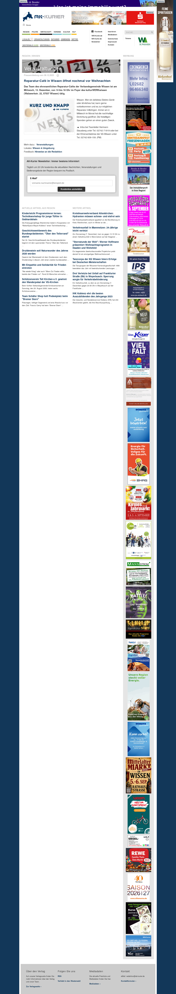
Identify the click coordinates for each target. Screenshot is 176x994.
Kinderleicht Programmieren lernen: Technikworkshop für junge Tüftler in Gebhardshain (42, 216)
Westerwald (30, 45)
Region (26, 32)
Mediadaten (112, 34)
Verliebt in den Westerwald (69, 981)
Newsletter (96, 41)
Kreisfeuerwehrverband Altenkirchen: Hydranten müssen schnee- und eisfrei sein (96, 215)
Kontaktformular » (128, 981)
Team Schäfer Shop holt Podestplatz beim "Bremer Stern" (45, 297)
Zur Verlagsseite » (33, 986)
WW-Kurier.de (97, 35)
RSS (59, 976)
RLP (74, 32)
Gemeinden (65, 39)
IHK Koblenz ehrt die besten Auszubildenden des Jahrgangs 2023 (92, 295)
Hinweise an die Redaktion (48, 151)
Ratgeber (55, 39)
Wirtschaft (46, 32)
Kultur (66, 32)
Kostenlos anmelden (71, 189)
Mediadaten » (95, 983)
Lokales (26, 39)
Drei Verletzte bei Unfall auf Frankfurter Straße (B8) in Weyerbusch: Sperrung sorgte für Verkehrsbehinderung (94, 276)
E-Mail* (33, 178)
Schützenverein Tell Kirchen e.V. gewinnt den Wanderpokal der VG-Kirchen (44, 280)
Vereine (57, 32)
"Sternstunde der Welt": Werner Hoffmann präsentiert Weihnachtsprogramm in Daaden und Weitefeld (96, 244)
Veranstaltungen (42, 39)
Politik (34, 32)
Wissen (36, 55)
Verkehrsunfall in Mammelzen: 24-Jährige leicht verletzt (95, 229)
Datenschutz (113, 38)
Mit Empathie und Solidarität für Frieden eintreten (44, 266)
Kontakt (111, 44)
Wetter (75, 39)
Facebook (98, 31)
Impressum (112, 41)
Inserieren (112, 31)
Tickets (128, 38)
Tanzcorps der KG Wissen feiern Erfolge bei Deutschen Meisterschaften (94, 260)
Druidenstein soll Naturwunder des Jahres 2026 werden (45, 252)
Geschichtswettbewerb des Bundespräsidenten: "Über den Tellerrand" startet (45, 233)
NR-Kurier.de (97, 38)
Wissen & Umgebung (43, 148)
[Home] (24, 24)
